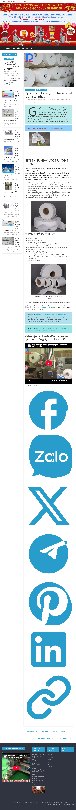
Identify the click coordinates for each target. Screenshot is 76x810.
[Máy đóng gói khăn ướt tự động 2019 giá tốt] (8, 202)
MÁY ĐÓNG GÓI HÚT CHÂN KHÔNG (53, 804)
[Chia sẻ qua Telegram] (48, 577)
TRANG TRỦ (7, 48)
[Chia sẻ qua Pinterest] (48, 625)
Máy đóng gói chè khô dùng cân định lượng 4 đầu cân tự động (47, 732)
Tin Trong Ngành (30, 89)
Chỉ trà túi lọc (50, 330)
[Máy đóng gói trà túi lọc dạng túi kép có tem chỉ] (8, 147)
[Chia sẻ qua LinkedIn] (48, 673)
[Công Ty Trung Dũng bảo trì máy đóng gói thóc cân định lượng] (8, 90)
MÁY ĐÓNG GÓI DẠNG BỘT (20, 802)
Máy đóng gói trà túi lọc (45, 307)
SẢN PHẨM (25, 48)
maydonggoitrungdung (45, 99)
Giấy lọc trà (65, 99)
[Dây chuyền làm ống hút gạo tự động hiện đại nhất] (8, 165)
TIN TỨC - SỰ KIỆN (41, 89)
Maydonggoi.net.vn (69, 804)
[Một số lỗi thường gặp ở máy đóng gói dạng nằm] (8, 220)
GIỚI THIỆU (16, 48)
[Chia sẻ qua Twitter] (48, 529)
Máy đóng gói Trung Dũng (42, 102)
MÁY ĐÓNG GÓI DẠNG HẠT (36, 802)
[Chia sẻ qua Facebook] (48, 433)
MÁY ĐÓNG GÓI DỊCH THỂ (67, 802)
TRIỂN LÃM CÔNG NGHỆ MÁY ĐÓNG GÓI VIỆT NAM (11, 65)
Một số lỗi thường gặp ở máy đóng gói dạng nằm (52, 738)
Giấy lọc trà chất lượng (58, 317)
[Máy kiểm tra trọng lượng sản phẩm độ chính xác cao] (8, 110)
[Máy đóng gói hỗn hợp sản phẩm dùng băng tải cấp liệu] (8, 183)
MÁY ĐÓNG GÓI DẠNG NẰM (51, 802)
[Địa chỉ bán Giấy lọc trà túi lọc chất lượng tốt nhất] (8, 238)
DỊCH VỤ (33, 48)
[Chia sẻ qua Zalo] (48, 481)
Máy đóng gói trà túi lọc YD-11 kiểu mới (48, 328)
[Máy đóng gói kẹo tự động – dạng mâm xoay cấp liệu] (8, 130)
